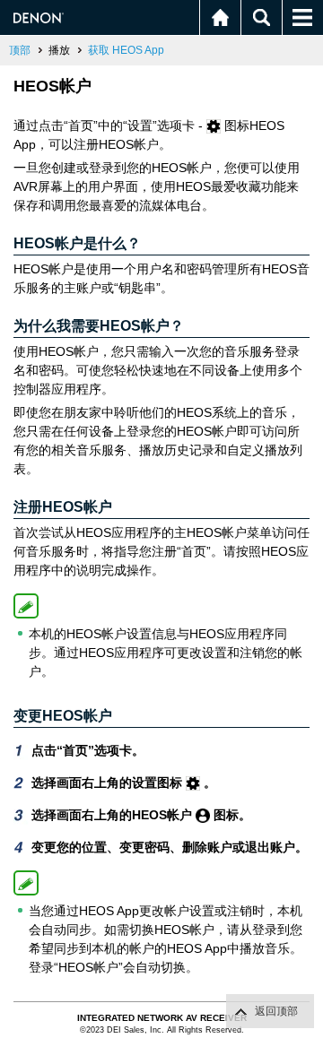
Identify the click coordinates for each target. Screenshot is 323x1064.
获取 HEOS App (126, 50)
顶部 (20, 50)
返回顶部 (276, 1011)
